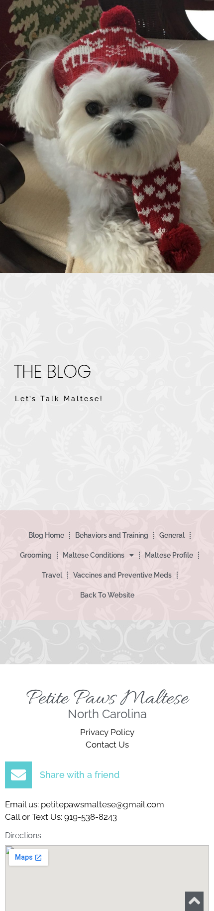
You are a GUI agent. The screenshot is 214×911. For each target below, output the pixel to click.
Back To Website (107, 595)
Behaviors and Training (111, 535)
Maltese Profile (169, 555)
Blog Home (46, 535)
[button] (107, 774)
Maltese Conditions (93, 555)
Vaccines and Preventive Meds (122, 575)
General (172, 535)
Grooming (36, 555)
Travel (52, 575)
